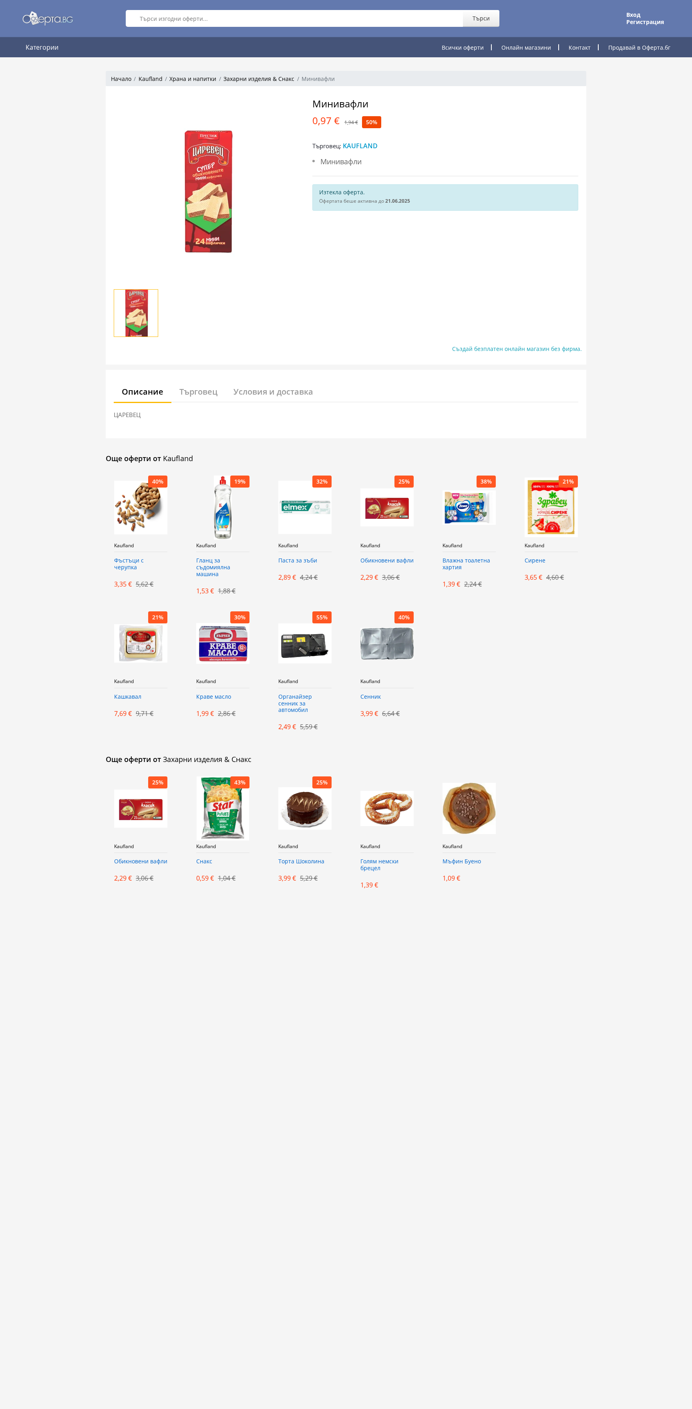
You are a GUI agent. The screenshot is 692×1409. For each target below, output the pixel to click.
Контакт (580, 47)
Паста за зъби (297, 560)
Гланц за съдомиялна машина (213, 567)
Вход (633, 14)
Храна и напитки (192, 79)
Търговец (198, 391)
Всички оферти (463, 47)
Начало (121, 79)
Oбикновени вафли (387, 560)
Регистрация (645, 22)
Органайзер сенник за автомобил (295, 703)
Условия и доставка (273, 391)
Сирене (535, 560)
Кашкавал (127, 696)
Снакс (204, 861)
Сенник (370, 696)
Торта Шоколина (301, 861)
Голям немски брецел (379, 865)
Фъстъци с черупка (129, 564)
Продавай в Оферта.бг (639, 47)
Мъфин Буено (462, 861)
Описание (142, 391)
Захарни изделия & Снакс (258, 79)
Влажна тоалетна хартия (466, 564)
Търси (481, 18)
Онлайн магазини (526, 47)
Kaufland (151, 79)
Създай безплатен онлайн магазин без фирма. (517, 349)
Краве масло (213, 696)
